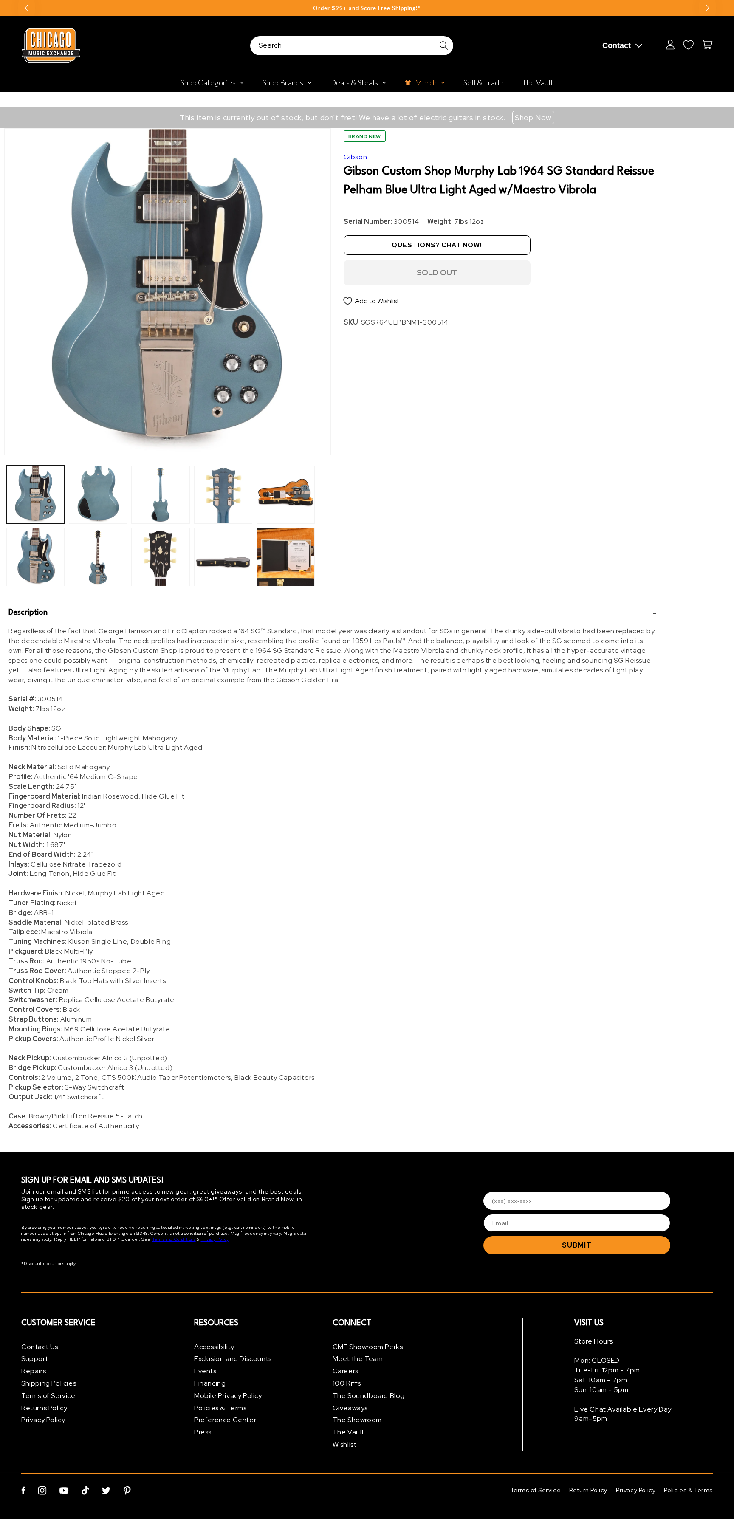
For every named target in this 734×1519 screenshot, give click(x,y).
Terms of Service (48, 1395)
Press (203, 1432)
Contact (616, 45)
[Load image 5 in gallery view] (160, 495)
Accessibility (214, 1346)
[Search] (444, 45)
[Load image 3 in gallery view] (98, 495)
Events (205, 1371)
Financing (210, 1383)
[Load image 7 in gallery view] (223, 495)
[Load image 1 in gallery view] (35, 495)
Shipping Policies (48, 1383)
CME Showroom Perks (368, 1346)
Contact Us (39, 1346)
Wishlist (345, 1444)
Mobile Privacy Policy (228, 1395)
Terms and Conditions (174, 1239)
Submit (577, 1245)
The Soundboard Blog (369, 1395)
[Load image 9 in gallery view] (286, 495)
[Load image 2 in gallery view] (35, 557)
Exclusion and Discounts (233, 1359)
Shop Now (533, 117)
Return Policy (588, 1490)
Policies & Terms (220, 1407)
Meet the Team (358, 1359)
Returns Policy (44, 1407)
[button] (332, 613)
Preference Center (225, 1420)
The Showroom (357, 1420)
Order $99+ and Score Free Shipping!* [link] (367, 8)
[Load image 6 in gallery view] (160, 557)
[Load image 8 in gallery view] (223, 557)
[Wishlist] (688, 44)
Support (34, 1359)
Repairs (33, 1371)
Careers (346, 1371)
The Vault (348, 1432)
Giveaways (350, 1407)
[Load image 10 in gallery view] (286, 557)
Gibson (355, 156)
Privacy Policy (214, 1239)
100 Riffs (347, 1383)
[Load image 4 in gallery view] (98, 557)
